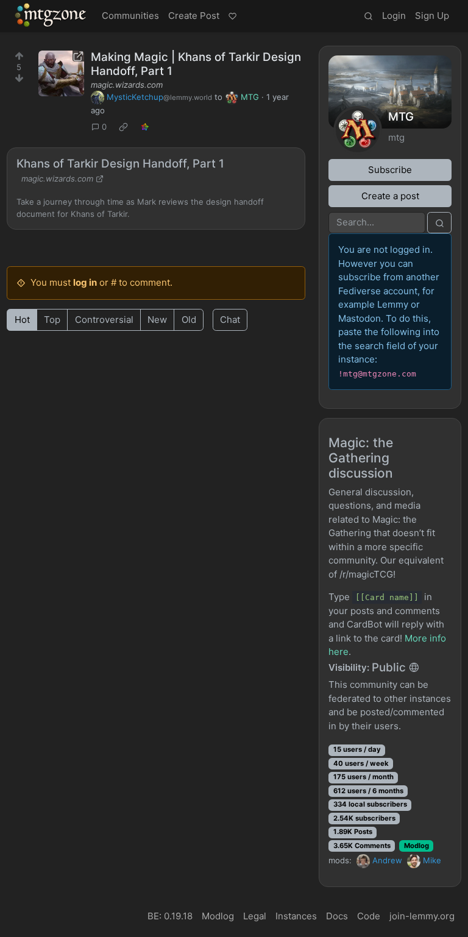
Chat (230, 319)
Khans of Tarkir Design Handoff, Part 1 (120, 164)
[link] (124, 127)
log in (85, 282)
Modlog (416, 845)
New (157, 319)
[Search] (368, 16)
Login (394, 15)
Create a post (390, 196)
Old (189, 319)
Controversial (104, 319)
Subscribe (390, 169)
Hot (22, 319)
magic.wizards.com (127, 85)
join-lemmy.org (422, 916)
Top (52, 319)
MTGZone (51, 15)
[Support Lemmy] (232, 16)
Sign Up (432, 15)
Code (368, 916)
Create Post (193, 15)
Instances (296, 916)
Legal (254, 916)
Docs (337, 916)
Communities (130, 15)
